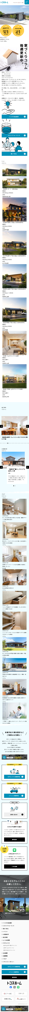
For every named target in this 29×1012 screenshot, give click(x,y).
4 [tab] (4, 443)
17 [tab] (24, 443)
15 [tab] (21, 443)
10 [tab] (13, 443)
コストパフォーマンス (8, 925)
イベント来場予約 (14, 795)
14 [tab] (19, 443)
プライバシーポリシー (8, 961)
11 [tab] (15, 443)
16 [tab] (22, 443)
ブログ (4, 959)
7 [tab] (9, 443)
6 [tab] (7, 443)
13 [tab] (18, 443)
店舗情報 (5, 956)
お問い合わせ (14, 814)
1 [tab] (0, 443)
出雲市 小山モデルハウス (8, 947)
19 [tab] (27, 443)
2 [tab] (1, 443)
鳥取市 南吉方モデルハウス (9, 950)
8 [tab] (10, 443)
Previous (1, 426)
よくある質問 (6, 940)
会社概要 (5, 953)
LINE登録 (14, 866)
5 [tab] (6, 443)
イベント (5, 931)
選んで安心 (6, 928)
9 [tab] (12, 443)
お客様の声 (6, 934)
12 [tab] (16, 443)
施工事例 (5, 937)
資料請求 (14, 839)
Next (27, 426)
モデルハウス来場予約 (14, 777)
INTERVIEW (11, 481)
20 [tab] (28, 443)
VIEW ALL (4, 163)
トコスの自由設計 (7, 923)
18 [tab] (25, 443)
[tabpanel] (14, 428)
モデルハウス (6, 943)
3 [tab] (3, 443)
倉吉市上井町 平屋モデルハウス (10, 945)
